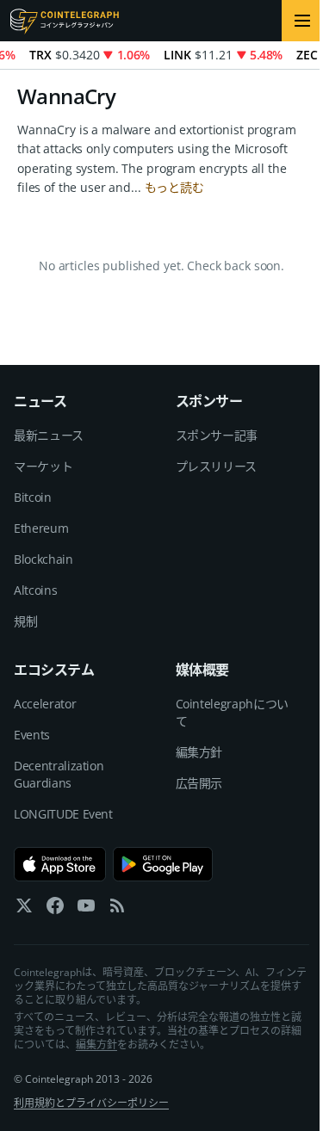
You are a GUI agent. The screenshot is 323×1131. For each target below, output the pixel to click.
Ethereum (41, 528)
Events (32, 734)
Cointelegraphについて (232, 712)
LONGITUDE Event (63, 814)
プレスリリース (217, 466)
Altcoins (35, 590)
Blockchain (43, 559)
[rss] (117, 909)
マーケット (43, 466)
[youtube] (86, 909)
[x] (24, 909)
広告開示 (199, 783)
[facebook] (55, 909)
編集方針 (199, 752)
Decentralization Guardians (58, 774)
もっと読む (174, 187)
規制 (25, 621)
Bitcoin (33, 497)
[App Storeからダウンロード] (60, 864)
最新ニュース (49, 435)
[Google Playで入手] (163, 864)
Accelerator (45, 703)
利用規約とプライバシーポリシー (91, 1103)
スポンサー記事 (217, 435)
